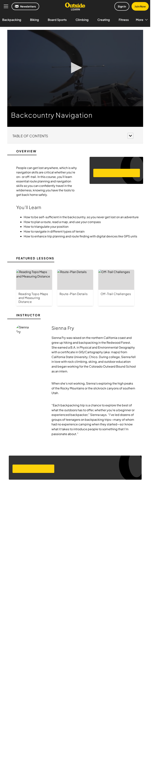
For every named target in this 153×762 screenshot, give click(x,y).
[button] (75, 67)
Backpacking (11, 20)
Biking (34, 20)
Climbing (82, 20)
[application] (75, 68)
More (139, 20)
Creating (103, 20)
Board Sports (57, 20)
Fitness (124, 20)
